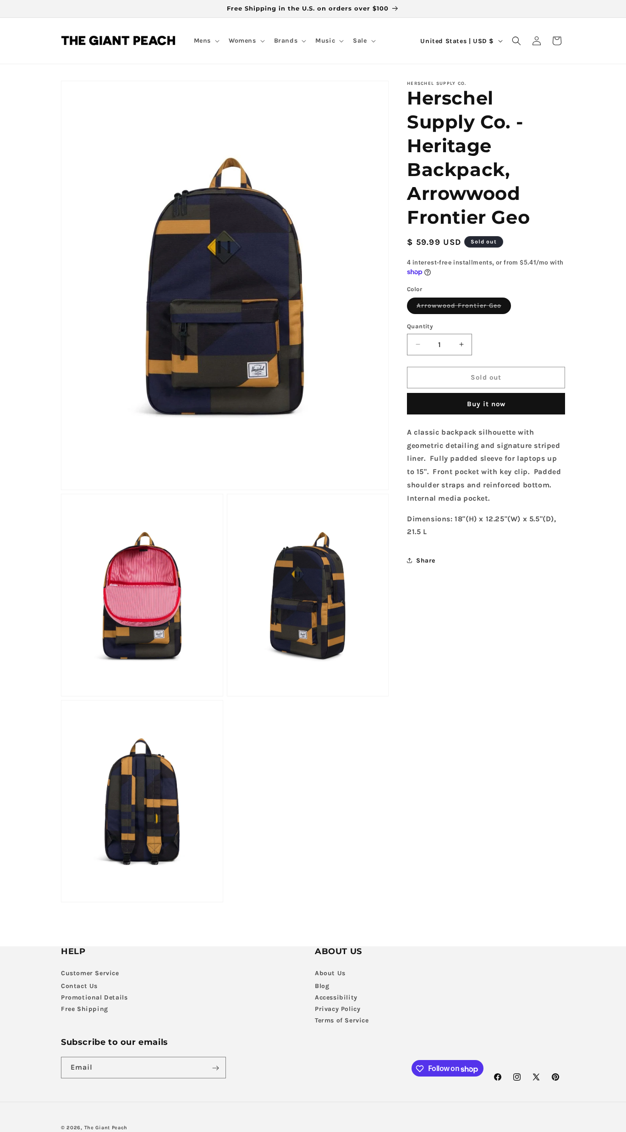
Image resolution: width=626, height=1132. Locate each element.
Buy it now (486, 404)
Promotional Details (94, 997)
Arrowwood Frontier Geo (464, 307)
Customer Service (90, 973)
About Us (330, 973)
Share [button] (425, 560)
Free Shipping (84, 1008)
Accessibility (336, 997)
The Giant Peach (106, 1128)
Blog (322, 985)
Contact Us (79, 985)
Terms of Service (342, 1020)
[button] (205, 40)
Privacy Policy (337, 1008)
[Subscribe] (215, 1068)
